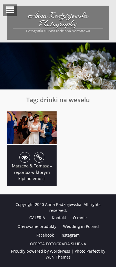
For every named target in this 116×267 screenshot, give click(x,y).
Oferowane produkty (36, 226)
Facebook (45, 235)
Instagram (70, 235)
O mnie (80, 217)
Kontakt (59, 217)
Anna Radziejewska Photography (58, 19)
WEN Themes (58, 257)
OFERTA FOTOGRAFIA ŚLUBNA (58, 243)
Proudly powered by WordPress (40, 251)
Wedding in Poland (81, 226)
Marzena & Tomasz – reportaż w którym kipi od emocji (32, 172)
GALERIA (37, 217)
